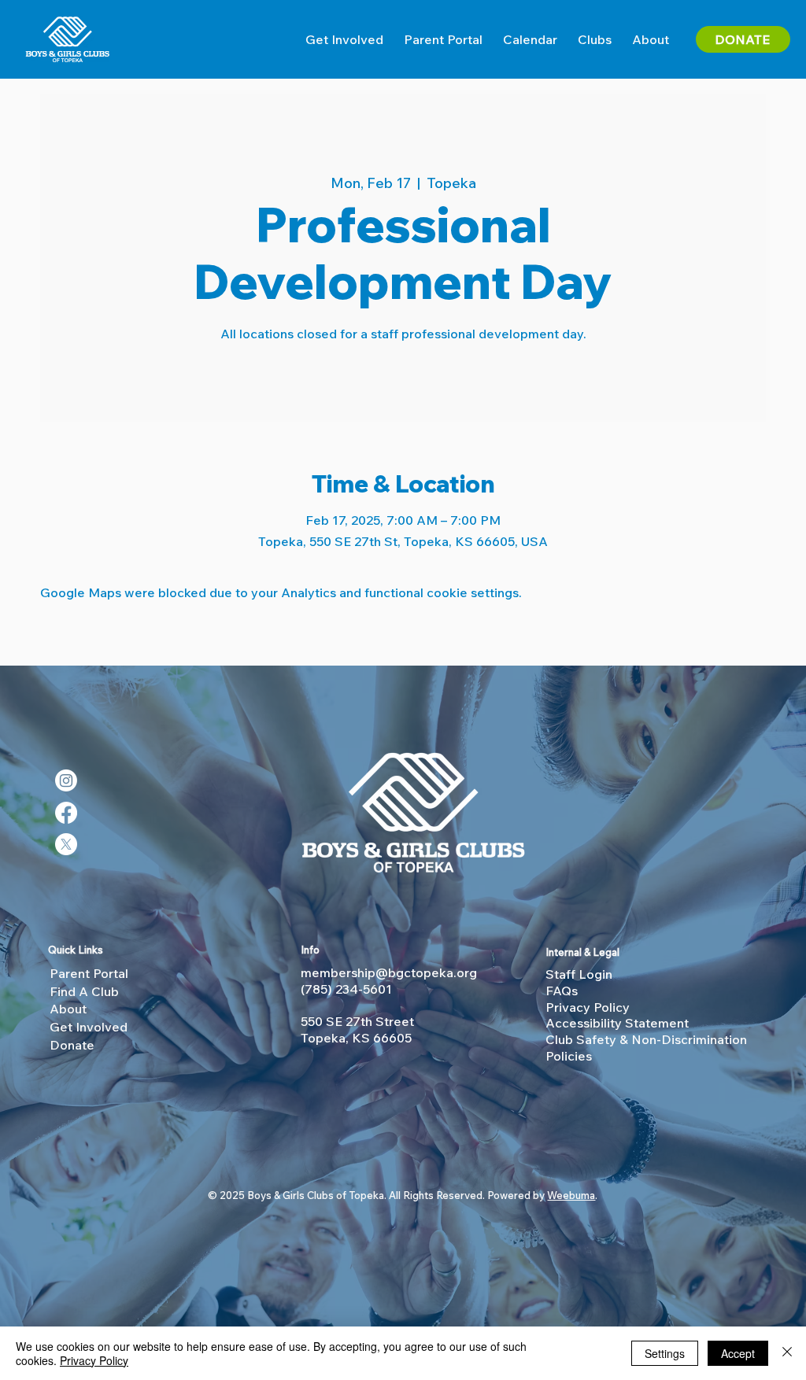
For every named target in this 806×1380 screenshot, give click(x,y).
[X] (66, 844)
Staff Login (578, 974)
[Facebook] (66, 813)
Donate (72, 1045)
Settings (665, 1353)
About (68, 1009)
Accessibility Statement (617, 1023)
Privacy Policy (587, 1007)
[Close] (787, 1353)
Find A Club (84, 991)
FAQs (561, 990)
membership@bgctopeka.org (389, 972)
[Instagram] (66, 780)
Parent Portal (89, 973)
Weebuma (571, 1195)
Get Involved (89, 1027)
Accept (738, 1353)
